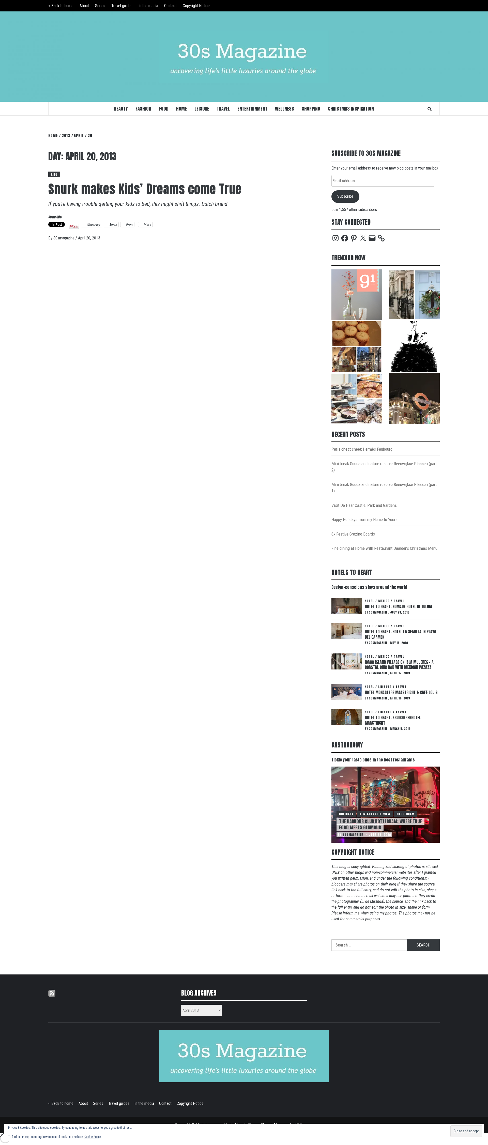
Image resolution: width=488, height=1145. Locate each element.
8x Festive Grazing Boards (353, 534)
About (84, 5)
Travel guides (121, 5)
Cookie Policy (92, 1137)
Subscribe (345, 196)
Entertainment (252, 108)
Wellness (284, 108)
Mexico (384, 600)
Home (181, 108)
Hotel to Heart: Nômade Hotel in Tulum (398, 606)
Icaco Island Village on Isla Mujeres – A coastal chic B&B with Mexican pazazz (399, 664)
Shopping (311, 108)
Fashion (143, 108)
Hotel (369, 600)
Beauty (121, 108)
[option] (385, 805)
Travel (223, 108)
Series (100, 5)
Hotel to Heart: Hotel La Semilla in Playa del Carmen (400, 634)
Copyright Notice (196, 5)
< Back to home (60, 5)
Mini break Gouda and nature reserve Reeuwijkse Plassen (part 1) (384, 488)
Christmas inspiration (351, 108)
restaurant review (374, 814)
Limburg (385, 686)
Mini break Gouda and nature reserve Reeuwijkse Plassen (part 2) (384, 467)
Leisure (201, 108)
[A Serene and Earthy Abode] (356, 294)
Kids (54, 174)
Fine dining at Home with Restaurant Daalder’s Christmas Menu (384, 548)
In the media (148, 5)
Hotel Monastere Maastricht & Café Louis (401, 692)
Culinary (346, 814)
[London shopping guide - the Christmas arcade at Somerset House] (414, 294)
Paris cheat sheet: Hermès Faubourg (361, 449)
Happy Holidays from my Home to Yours (364, 519)
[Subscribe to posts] (51, 992)
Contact (170, 5)
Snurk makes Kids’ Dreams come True (144, 189)
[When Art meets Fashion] (414, 346)
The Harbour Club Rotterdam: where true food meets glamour (380, 824)
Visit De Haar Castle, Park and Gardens (364, 505)
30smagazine (64, 238)
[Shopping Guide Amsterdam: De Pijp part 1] (356, 398)
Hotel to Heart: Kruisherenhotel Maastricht (393, 720)
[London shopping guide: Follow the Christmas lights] (414, 398)
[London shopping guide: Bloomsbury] (356, 346)
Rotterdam (405, 814)
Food (164, 108)
